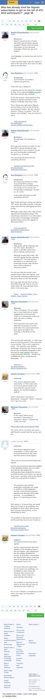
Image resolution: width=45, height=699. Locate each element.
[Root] (1, 17)
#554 (36, 175)
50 (14, 21)
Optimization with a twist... (19, 169)
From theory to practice (21, 526)
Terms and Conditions (20, 631)
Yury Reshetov (17, 73)
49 (10, 21)
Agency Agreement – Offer (20, 644)
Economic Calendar (32, 654)
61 (19, 24)
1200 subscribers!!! (20, 121)
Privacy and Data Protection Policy (20, 652)
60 (15, 24)
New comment (37, 28)
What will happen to (17, 232)
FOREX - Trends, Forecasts (20, 296)
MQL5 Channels (32, 642)
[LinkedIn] (34, 670)
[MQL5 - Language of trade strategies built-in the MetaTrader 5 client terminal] (3, 2)
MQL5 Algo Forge (8, 672)
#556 (13, 304)
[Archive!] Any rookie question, (20, 230)
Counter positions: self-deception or (22, 125)
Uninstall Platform (7, 686)
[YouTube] (30, 670)
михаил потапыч (18, 374)
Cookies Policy (19, 659)
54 (31, 21)
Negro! (16, 294)
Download (9, 676)
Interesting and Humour (18, 528)
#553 (13, 132)
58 (7, 24)
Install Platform (7, 682)
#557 (38, 374)
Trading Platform (9, 626)
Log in (37, 2)
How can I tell (18, 364)
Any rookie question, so (18, 366)
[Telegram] (34, 666)
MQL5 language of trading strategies (7, 657)
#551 (13, 34)
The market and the (17, 123)
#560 (38, 535)
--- (12, 441)
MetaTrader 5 (34, 624)
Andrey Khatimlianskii (20, 32)
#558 (13, 409)
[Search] (30, 2)
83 (36, 24)
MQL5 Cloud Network (7, 665)
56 (39, 21)
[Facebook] (30, 666)
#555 (13, 239)
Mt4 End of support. (17, 168)
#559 (26, 441)
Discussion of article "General (20, 530)
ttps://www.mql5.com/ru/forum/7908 (25, 426)
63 (28, 24)
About (18, 624)
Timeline (19, 627)
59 (11, 24)
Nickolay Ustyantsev (19, 302)
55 (35, 21)
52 (22, 21)
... (5, 21)
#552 (36, 73)
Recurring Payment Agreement (20, 637)
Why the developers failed (19, 368)
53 (26, 21)
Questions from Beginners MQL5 (24, 166)
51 (18, 21)
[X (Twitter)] (37, 666)
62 (24, 24)
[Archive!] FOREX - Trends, (29, 294)
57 (3, 24)
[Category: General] (5, 17)
